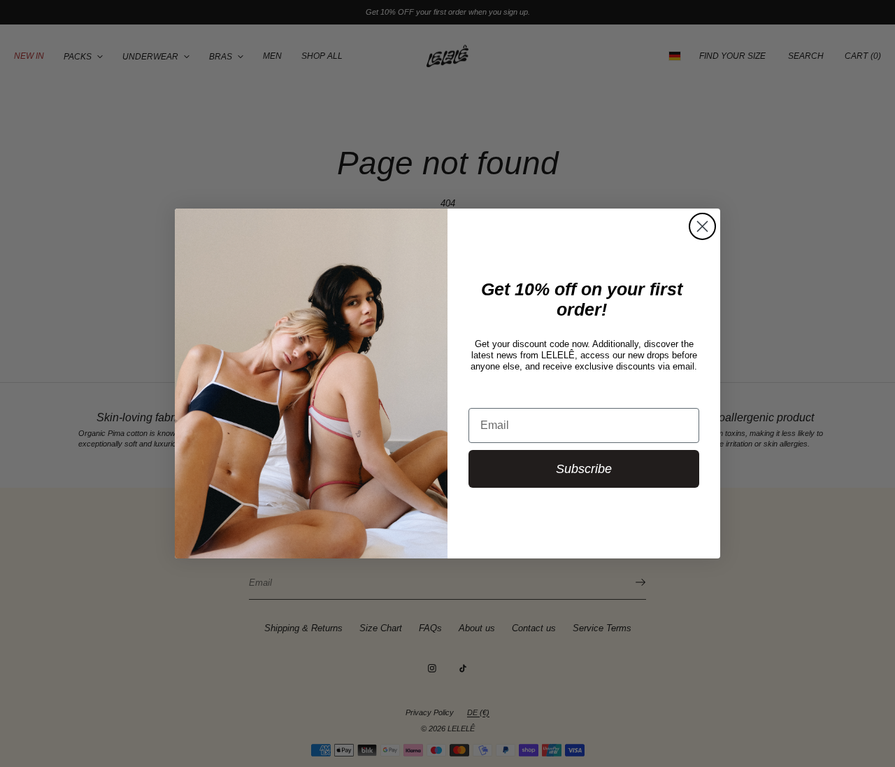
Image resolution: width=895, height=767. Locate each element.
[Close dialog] (702, 226)
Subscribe (584, 469)
